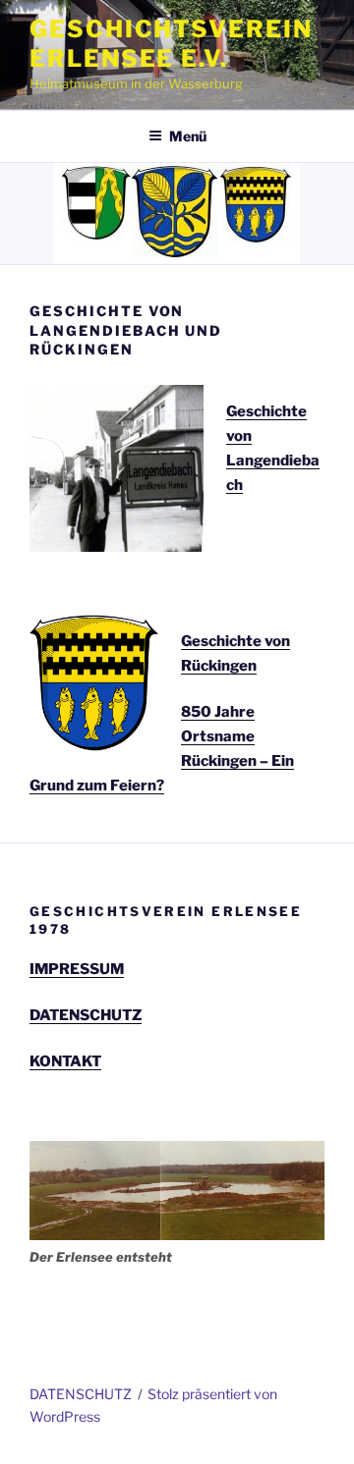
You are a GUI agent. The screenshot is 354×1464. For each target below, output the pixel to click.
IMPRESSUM (77, 969)
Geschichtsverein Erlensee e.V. (171, 44)
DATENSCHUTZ (86, 1015)
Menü (187, 136)
